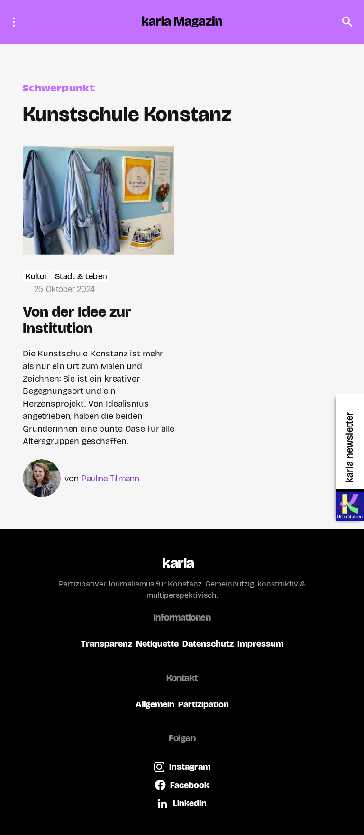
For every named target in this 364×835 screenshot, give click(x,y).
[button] (17, 22)
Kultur (36, 277)
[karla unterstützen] (350, 506)
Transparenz (106, 643)
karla (178, 563)
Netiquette (157, 643)
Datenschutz (208, 643)
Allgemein (155, 704)
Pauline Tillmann (110, 478)
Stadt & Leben (81, 277)
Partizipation (203, 704)
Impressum (260, 643)
